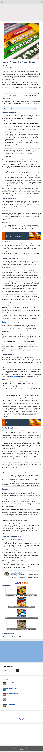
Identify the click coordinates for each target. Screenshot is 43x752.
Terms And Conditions (31, 748)
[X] (20, 583)
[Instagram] (23, 583)
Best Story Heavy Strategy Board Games (13, 636)
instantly (15, 376)
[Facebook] (16, 583)
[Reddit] (25, 583)
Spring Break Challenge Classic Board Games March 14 (17, 635)
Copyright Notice (16, 748)
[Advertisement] (21, 12)
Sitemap (21, 749)
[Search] (17, 670)
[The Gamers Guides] (2, 2)
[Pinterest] (18, 583)
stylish (4, 322)
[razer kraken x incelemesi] (21, 751)
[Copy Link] (27, 583)
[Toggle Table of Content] (35, 109)
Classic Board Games (8, 633)
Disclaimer (38, 748)
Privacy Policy (23, 748)
